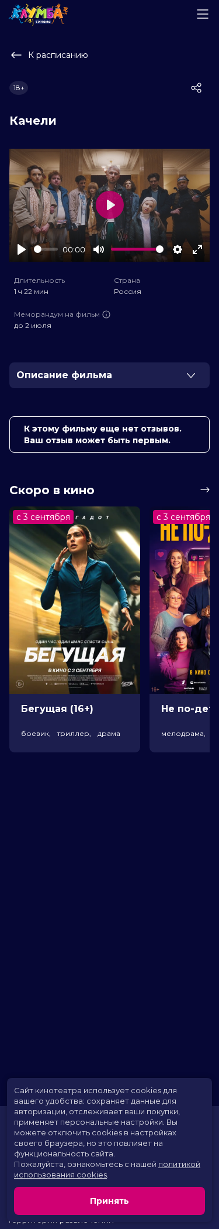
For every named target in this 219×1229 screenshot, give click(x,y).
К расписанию (58, 55)
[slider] (46, 249)
